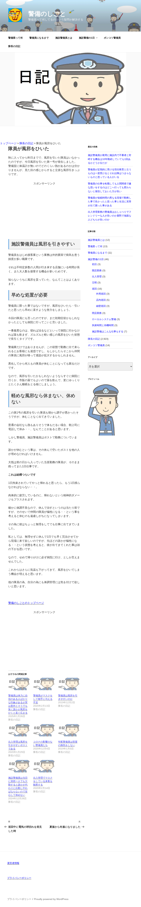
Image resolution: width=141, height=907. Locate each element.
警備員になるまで (39, 37)
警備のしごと (47, 13)
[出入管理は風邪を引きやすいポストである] (19, 730)
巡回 (94, 288)
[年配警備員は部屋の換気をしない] (69, 730)
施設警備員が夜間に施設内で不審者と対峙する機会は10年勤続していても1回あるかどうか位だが (109, 159)
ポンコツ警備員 (112, 37)
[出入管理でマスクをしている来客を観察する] (44, 766)
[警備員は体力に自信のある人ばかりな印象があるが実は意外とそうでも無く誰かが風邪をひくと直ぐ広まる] (19, 684)
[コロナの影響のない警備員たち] (44, 730)
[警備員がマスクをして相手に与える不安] (44, 684)
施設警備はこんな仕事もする (107, 331)
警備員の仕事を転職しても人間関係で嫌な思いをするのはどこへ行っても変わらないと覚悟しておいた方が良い (109, 187)
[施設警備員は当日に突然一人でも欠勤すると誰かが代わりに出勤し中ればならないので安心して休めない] (19, 766)
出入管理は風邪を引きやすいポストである (18, 745)
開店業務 (97, 270)
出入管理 (97, 276)
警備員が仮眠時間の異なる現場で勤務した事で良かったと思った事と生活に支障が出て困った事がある (109, 201)
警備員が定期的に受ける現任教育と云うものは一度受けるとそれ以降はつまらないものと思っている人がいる (109, 173)
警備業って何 (15, 37)
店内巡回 (101, 300)
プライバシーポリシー (19, 877)
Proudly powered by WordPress (51, 899)
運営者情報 (13, 863)
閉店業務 (97, 313)
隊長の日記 (14, 46)
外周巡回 (101, 293)
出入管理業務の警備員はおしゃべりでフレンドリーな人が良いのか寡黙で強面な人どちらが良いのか (109, 215)
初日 (94, 264)
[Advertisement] (44, 210)
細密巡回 (101, 306)
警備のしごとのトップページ (26, 602)
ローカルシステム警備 (104, 319)
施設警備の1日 (87, 37)
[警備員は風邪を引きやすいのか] (69, 684)
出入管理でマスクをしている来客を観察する (42, 781)
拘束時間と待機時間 (103, 325)
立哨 (94, 282)
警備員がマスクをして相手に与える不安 (42, 699)
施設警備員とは (63, 37)
